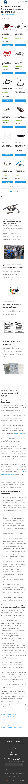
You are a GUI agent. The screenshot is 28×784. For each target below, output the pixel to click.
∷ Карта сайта (21, 743)
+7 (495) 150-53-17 (14, 752)
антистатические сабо (8, 721)
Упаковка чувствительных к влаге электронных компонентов (12, 342)
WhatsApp (15, 748)
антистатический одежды (7, 474)
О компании (7, 739)
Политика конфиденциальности (15, 769)
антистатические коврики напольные (12, 727)
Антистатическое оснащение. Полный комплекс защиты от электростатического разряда (13, 265)
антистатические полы (8, 725)
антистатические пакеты (8, 716)
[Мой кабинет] (23, 2)
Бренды (9, 741)
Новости (21, 739)
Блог (15, 739)
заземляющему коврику (20, 433)
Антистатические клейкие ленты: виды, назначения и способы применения (12, 305)
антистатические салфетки (9, 718)
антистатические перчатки (9, 714)
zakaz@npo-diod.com (15, 754)
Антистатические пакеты (11, 381)
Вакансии (18, 741)
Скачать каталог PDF (9, 743)
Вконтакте (12, 748)
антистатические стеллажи (9, 723)
